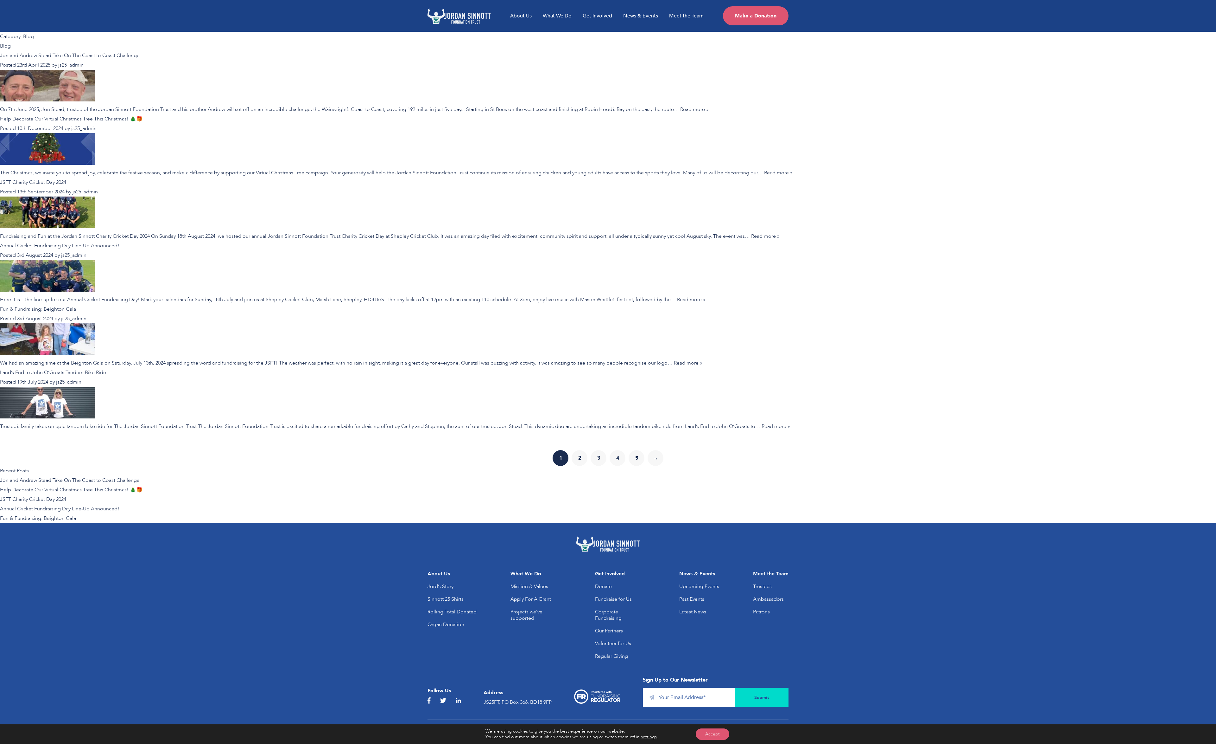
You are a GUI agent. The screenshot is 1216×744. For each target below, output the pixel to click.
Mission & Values (529, 586)
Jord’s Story (440, 586)
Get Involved (597, 15)
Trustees (762, 586)
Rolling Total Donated (452, 611)
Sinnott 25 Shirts (446, 599)
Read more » (694, 109)
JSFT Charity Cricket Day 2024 (33, 182)
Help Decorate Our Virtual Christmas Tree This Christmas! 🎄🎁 (71, 118)
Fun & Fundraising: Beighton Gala (38, 309)
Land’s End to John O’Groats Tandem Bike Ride (53, 372)
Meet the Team (686, 15)
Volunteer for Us (613, 643)
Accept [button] (712, 734)
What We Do (557, 15)
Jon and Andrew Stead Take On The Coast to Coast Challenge (70, 55)
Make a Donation (755, 15)
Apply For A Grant (530, 599)
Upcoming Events (699, 586)
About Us (521, 15)
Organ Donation (446, 624)
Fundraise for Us (613, 599)
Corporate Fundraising (608, 615)
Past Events (691, 599)
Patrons (761, 611)
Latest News (692, 611)
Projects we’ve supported (526, 615)
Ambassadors (768, 599)
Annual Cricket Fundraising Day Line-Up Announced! (59, 245)
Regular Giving (611, 656)
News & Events (640, 15)
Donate (603, 586)
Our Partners (609, 630)
